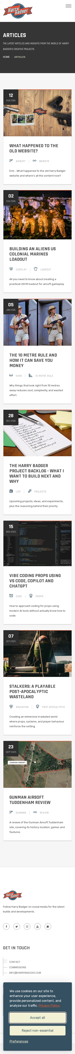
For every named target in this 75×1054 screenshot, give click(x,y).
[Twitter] (16, 926)
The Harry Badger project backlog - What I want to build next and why (36, 473)
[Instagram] (27, 926)
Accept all (37, 1018)
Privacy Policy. (49, 1005)
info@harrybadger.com (25, 973)
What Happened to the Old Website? (33, 148)
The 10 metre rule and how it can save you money (33, 360)
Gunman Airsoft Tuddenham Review (29, 800)
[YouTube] (37, 926)
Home (6, 57)
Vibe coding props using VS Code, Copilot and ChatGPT (35, 581)
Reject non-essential (37, 1030)
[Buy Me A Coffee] (48, 926)
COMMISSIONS (17, 967)
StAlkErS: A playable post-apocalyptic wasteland (32, 691)
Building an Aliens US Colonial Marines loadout (32, 254)
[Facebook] (6, 926)
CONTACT (14, 962)
